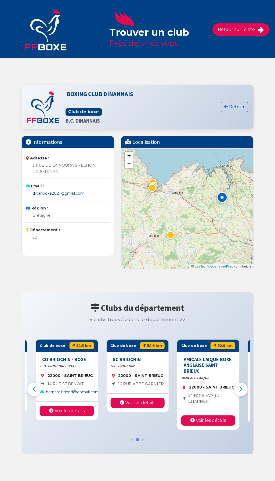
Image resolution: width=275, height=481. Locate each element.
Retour (236, 106)
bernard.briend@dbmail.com (72, 392)
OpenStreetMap (221, 266)
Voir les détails (69, 410)
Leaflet (199, 266)
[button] (222, 197)
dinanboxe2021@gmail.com (58, 193)
